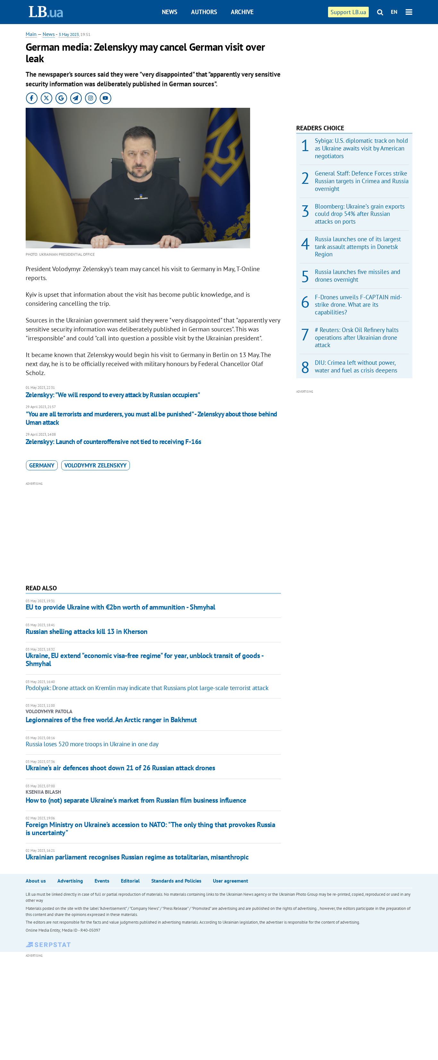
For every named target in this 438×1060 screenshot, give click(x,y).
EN (394, 11)
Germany (42, 465)
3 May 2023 (69, 34)
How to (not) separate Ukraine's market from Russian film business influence (136, 800)
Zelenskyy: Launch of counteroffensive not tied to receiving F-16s (113, 441)
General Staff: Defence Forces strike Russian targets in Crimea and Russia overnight (362, 180)
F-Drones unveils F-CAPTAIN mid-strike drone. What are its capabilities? (358, 304)
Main (31, 34)
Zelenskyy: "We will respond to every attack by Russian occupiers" (113, 394)
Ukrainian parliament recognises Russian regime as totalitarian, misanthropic (137, 856)
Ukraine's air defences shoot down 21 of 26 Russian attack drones (120, 767)
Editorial (130, 880)
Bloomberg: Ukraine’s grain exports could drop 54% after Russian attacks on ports (360, 214)
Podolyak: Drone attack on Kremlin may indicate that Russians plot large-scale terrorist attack (147, 688)
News (169, 12)
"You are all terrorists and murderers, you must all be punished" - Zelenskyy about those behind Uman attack (151, 418)
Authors (204, 12)
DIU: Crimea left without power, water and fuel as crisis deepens (356, 366)
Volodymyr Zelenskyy (95, 465)
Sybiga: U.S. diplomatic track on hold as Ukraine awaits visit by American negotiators (361, 148)
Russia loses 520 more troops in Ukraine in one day (92, 744)
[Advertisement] (153, 532)
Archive (242, 12)
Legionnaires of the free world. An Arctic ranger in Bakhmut (111, 719)
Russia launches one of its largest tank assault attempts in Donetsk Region (358, 246)
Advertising (70, 880)
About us (36, 880)
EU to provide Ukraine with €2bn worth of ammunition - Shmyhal (120, 607)
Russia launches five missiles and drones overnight (357, 275)
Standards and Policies (176, 880)
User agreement (230, 880)
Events (102, 880)
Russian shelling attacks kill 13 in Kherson (86, 631)
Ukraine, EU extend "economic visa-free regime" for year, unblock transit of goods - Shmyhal (144, 659)
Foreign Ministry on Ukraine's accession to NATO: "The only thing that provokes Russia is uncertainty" (150, 828)
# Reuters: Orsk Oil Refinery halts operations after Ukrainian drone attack (357, 337)
